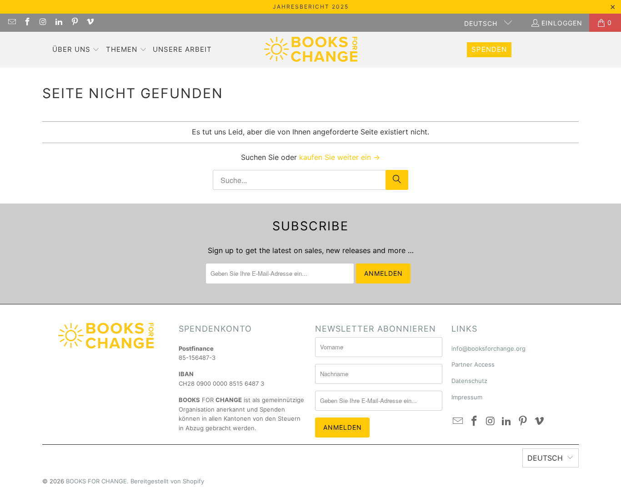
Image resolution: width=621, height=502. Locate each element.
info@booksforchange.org (488, 348)
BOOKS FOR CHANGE (96, 481)
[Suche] (397, 180)
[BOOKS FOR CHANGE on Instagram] (42, 22)
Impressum (466, 397)
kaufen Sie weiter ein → (339, 157)
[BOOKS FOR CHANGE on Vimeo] (90, 22)
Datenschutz (469, 380)
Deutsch (482, 23)
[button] (76, 50)
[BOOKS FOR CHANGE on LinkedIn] (58, 22)
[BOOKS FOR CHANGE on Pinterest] (74, 22)
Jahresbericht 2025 (311, 6)
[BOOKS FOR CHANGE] (310, 49)
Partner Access (473, 364)
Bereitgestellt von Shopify (167, 481)
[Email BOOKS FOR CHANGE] (11, 22)
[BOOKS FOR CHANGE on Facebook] (27, 22)
